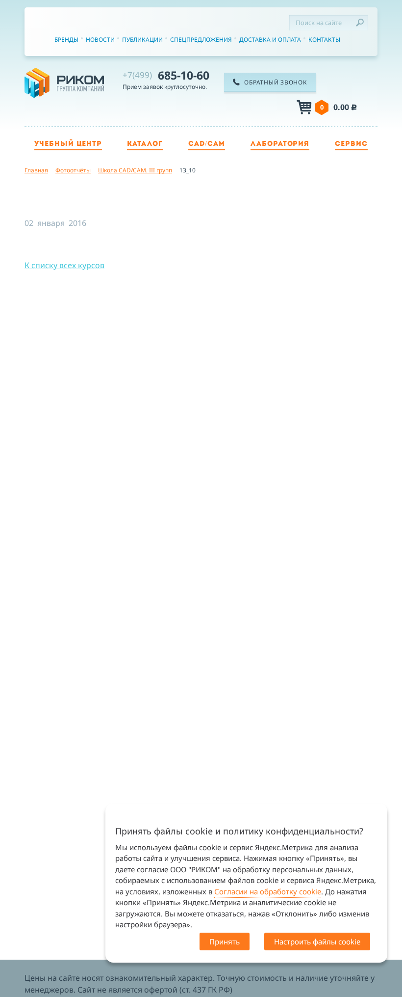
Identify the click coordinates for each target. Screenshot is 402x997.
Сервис (351, 144)
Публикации (142, 39)
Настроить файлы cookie (317, 941)
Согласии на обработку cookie (267, 891)
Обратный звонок (275, 82)
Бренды (66, 39)
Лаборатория (280, 144)
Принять (224, 941)
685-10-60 (166, 75)
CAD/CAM (206, 144)
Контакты (324, 39)
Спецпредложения (201, 39)
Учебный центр (68, 144)
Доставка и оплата (270, 39)
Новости (100, 39)
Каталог (145, 144)
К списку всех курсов (64, 265)
